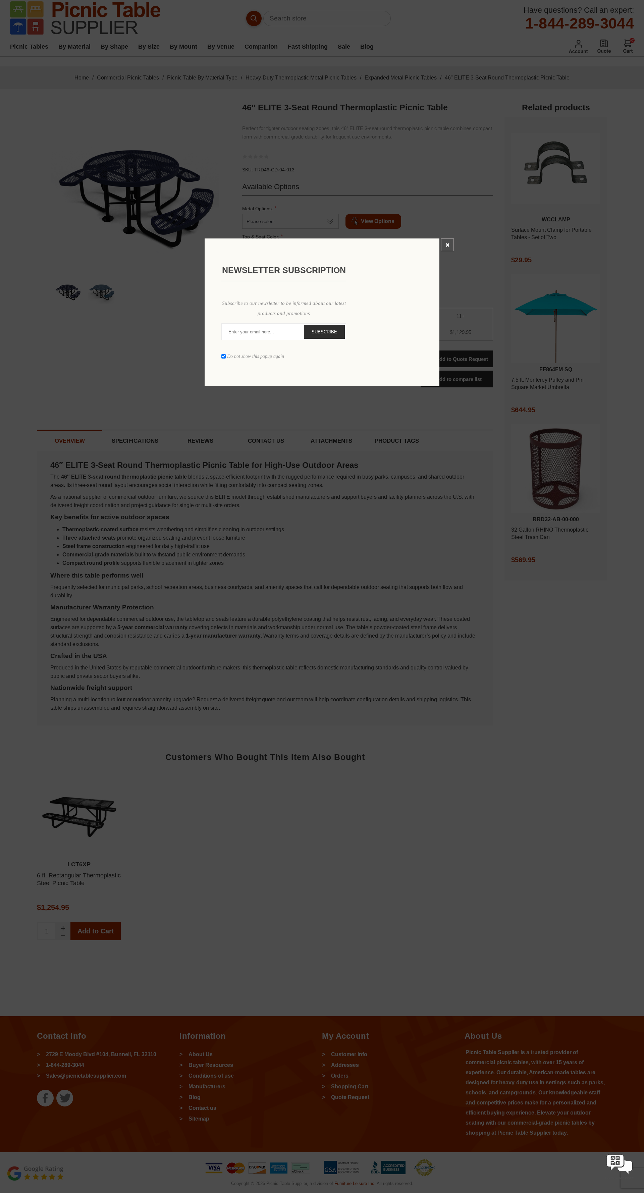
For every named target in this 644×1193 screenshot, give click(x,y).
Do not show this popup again (255, 356)
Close (447, 244)
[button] (619, 1180)
